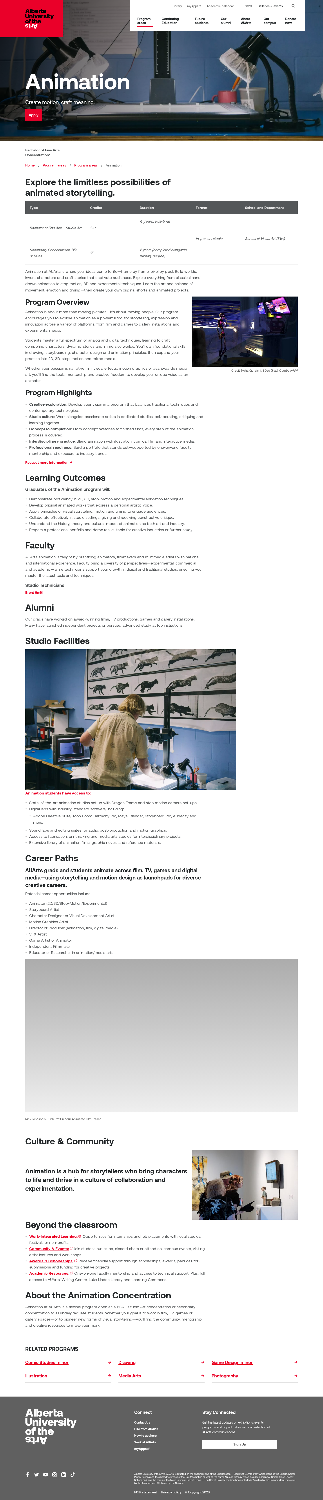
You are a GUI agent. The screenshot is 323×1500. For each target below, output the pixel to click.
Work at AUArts (145, 1442)
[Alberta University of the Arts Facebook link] (27, 1474)
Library (177, 6)
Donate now (290, 21)
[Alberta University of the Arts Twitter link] (36, 1474)
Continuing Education (170, 21)
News (248, 6)
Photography (225, 1375)
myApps (195, 6)
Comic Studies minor (47, 1362)
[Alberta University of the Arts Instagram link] (54, 1474)
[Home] (44, 18)
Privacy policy (171, 1492)
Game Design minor (232, 1362)
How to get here (145, 1435)
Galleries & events (270, 6)
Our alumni (226, 21)
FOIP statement (145, 1492)
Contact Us (142, 1422)
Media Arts (129, 1375)
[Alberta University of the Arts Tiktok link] (72, 1474)
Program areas (144, 21)
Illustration (36, 1375)
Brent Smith (34, 592)
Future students (202, 21)
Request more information (46, 462)
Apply (33, 115)
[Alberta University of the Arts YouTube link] (45, 1474)
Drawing (127, 1362)
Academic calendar (220, 6)
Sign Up (239, 1444)
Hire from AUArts (146, 1429)
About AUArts (246, 21)
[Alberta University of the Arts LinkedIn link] (63, 1474)
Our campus (270, 21)
